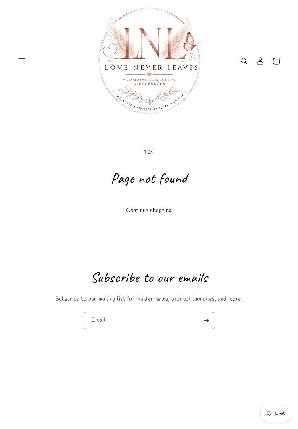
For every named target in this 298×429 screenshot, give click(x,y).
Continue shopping (149, 210)
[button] (22, 61)
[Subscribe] (206, 320)
